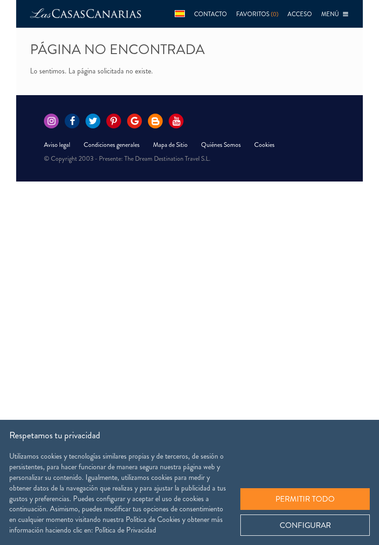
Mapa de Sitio (170, 144)
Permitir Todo (305, 498)
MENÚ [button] (332, 14)
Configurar (305, 525)
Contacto (210, 14)
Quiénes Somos (221, 144)
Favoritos (257, 14)
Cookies (264, 144)
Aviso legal (57, 144)
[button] (180, 14)
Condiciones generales (112, 144)
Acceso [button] (299, 14)
